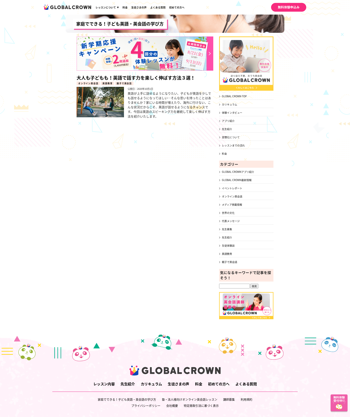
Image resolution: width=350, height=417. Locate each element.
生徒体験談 (228, 245)
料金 (125, 7)
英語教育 (107, 83)
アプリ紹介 (228, 121)
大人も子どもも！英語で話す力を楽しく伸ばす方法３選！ (136, 77)
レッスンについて (107, 7)
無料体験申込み (289, 7)
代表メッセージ (231, 221)
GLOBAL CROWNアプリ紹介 (238, 172)
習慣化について (231, 137)
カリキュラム (229, 104)
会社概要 (172, 405)
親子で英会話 (124, 83)
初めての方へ (176, 7)
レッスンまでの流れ (233, 145)
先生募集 (227, 229)
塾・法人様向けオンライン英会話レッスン (189, 399)
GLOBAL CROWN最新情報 (237, 180)
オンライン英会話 (88, 83)
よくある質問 (158, 7)
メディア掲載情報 (232, 204)
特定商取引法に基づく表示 (201, 405)
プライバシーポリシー (145, 405)
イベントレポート (232, 188)
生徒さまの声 (139, 7)
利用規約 (246, 399)
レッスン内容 (104, 384)
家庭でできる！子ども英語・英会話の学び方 (120, 23)
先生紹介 (227, 129)
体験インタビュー (232, 112)
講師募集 (229, 399)
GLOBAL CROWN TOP (234, 96)
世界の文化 (228, 213)
